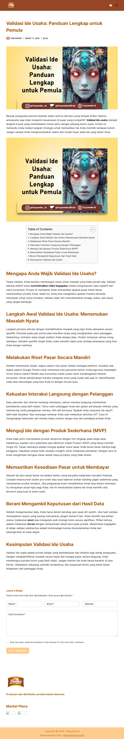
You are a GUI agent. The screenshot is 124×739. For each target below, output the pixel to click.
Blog (45, 38)
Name (12, 603)
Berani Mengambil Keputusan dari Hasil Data (53, 256)
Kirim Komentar (17, 650)
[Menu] (116, 5)
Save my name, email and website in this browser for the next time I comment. (47, 642)
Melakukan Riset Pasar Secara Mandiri (50, 241)
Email (50, 603)
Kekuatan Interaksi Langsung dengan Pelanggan (55, 245)
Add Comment (16, 614)
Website (89, 603)
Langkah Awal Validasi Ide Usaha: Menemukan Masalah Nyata (62, 237)
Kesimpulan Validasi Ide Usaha (46, 259)
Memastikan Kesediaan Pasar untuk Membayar (54, 252)
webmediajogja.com (73, 735)
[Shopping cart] (110, 5)
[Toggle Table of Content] (91, 229)
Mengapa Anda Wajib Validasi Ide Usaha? (51, 234)
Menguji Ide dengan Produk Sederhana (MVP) (54, 248)
